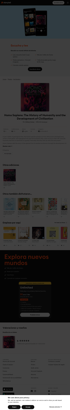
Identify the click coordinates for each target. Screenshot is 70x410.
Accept (28, 407)
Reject (14, 407)
